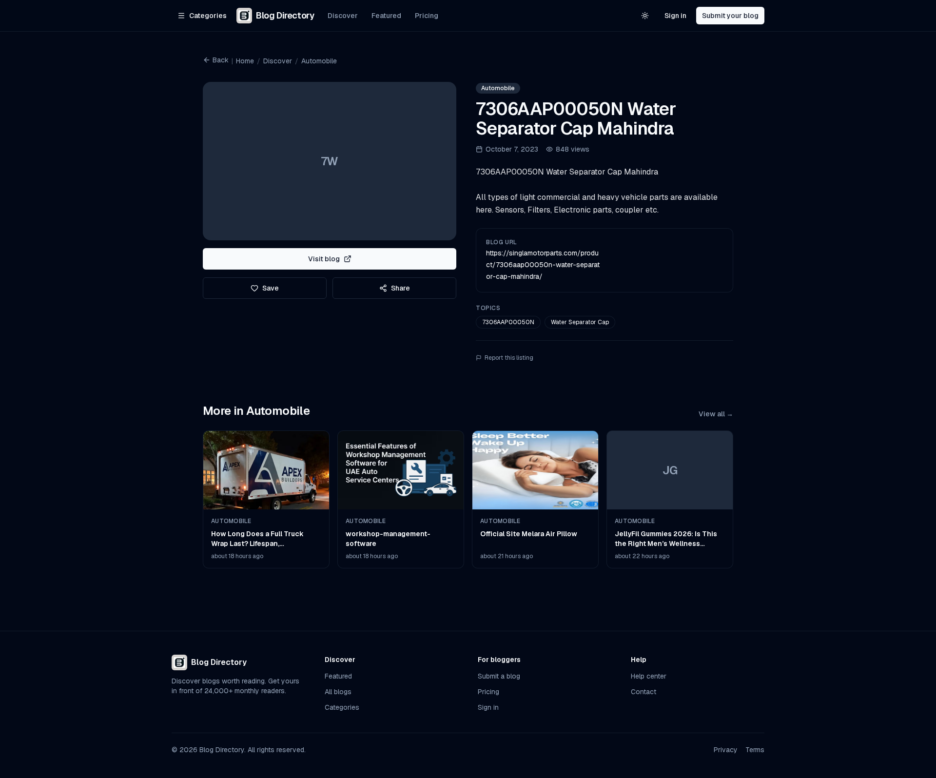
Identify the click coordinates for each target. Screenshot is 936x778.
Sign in (675, 15)
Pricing (426, 15)
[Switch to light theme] (645, 15)
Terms (754, 749)
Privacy (726, 749)
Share (400, 288)
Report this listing (509, 358)
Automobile (319, 61)
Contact (643, 691)
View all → (716, 413)
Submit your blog (730, 15)
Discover (343, 15)
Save (270, 288)
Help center (648, 676)
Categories (342, 707)
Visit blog (324, 258)
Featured (386, 15)
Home (245, 61)
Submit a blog (499, 676)
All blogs (338, 691)
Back (221, 60)
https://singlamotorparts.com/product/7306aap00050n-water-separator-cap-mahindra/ (543, 265)
